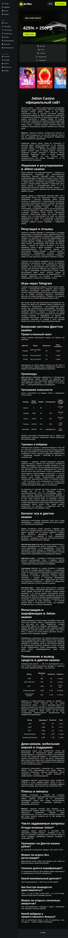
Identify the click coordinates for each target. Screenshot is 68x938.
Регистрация (60, 3)
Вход (50, 3)
